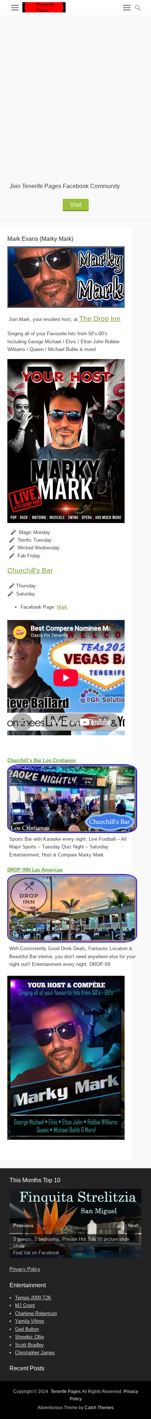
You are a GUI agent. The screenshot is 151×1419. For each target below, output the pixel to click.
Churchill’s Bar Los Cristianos (41, 760)
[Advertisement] (75, 95)
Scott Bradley (29, 1345)
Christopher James (35, 1352)
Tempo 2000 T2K (33, 1297)
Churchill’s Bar (30, 570)
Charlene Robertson (36, 1313)
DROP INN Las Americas (35, 870)
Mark (62, 607)
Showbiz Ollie (29, 1337)
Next (133, 1225)
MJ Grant (25, 1305)
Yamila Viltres (29, 1321)
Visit (75, 205)
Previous (23, 1225)
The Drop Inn (100, 318)
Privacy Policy (25, 1269)
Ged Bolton (27, 1329)
